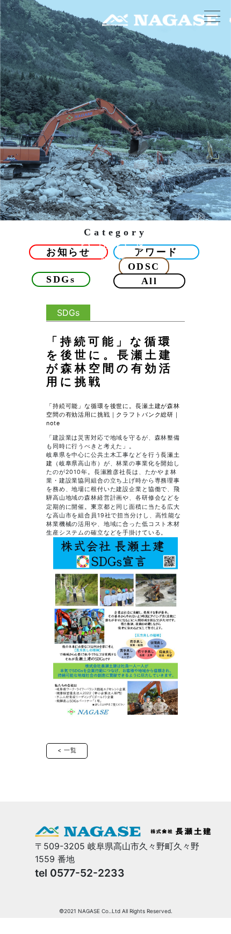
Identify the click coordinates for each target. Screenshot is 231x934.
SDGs (60, 279)
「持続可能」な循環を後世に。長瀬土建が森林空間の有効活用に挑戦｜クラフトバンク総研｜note (113, 415)
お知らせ (68, 252)
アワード (156, 252)
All (149, 281)
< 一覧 (66, 750)
